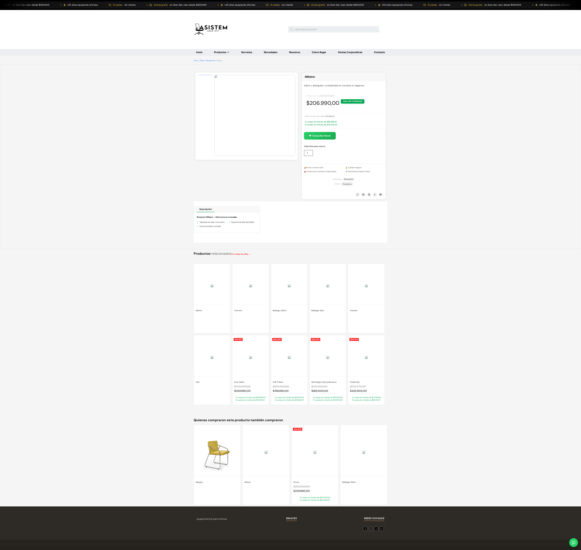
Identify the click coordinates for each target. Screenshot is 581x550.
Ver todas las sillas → (241, 254)
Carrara (238, 310)
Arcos (296, 482)
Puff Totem (278, 382)
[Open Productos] (228, 52)
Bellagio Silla (317, 310)
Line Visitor (239, 382)
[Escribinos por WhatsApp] (573, 542)
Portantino (347, 184)
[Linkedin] (381, 529)
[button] (357, 195)
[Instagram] (370, 529)
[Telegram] (376, 529)
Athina (199, 310)
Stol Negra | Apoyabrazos (323, 382)
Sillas (202, 60)
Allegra (199, 482)
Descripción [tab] (205, 209)
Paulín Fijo (355, 382)
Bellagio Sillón (279, 310)
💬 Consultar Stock (320, 135)
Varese (353, 310)
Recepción (210, 60)
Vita (197, 382)
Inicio (196, 60)
